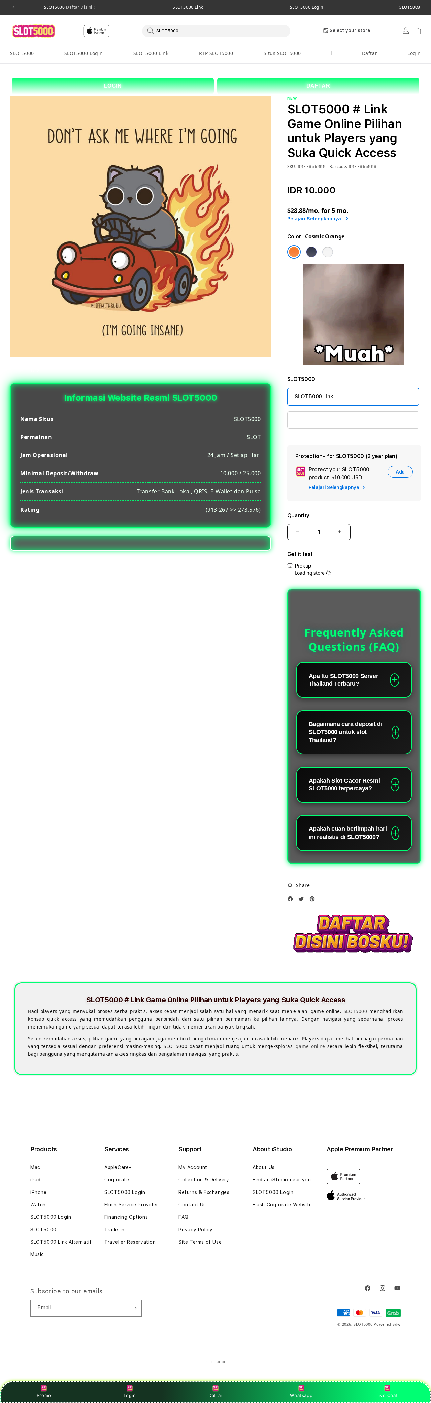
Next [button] (417, 7)
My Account (192, 1167)
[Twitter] (302, 901)
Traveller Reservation (130, 1242)
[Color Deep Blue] (311, 252)
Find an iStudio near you (282, 1179)
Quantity (298, 515)
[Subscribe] (134, 1308)
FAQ (183, 1217)
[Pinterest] (314, 901)
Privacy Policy (195, 1229)
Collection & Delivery (203, 1179)
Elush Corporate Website (282, 1204)
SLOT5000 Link (188, 7)
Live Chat (387, 1395)
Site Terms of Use (200, 1242)
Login (130, 1395)
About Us (264, 1167)
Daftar (215, 1395)
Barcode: (338, 166)
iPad (35, 1179)
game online (310, 1046)
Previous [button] (13, 7)
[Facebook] (292, 901)
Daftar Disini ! (80, 7)
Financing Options (126, 1217)
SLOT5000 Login (306, 7)
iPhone (38, 1192)
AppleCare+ (118, 1167)
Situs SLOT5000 (282, 53)
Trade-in (114, 1229)
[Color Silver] (327, 252)
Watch (38, 1204)
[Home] (33, 30)
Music (37, 1254)
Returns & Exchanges (203, 1192)
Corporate (116, 1179)
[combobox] (216, 31)
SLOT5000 (69, 7)
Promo (44, 1395)
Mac (35, 1167)
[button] (22, 53)
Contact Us (192, 1204)
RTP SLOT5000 (216, 53)
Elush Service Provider (131, 1204)
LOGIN (113, 86)
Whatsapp (301, 1395)
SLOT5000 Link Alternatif (61, 1242)
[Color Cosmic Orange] (294, 252)
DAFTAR (318, 86)
